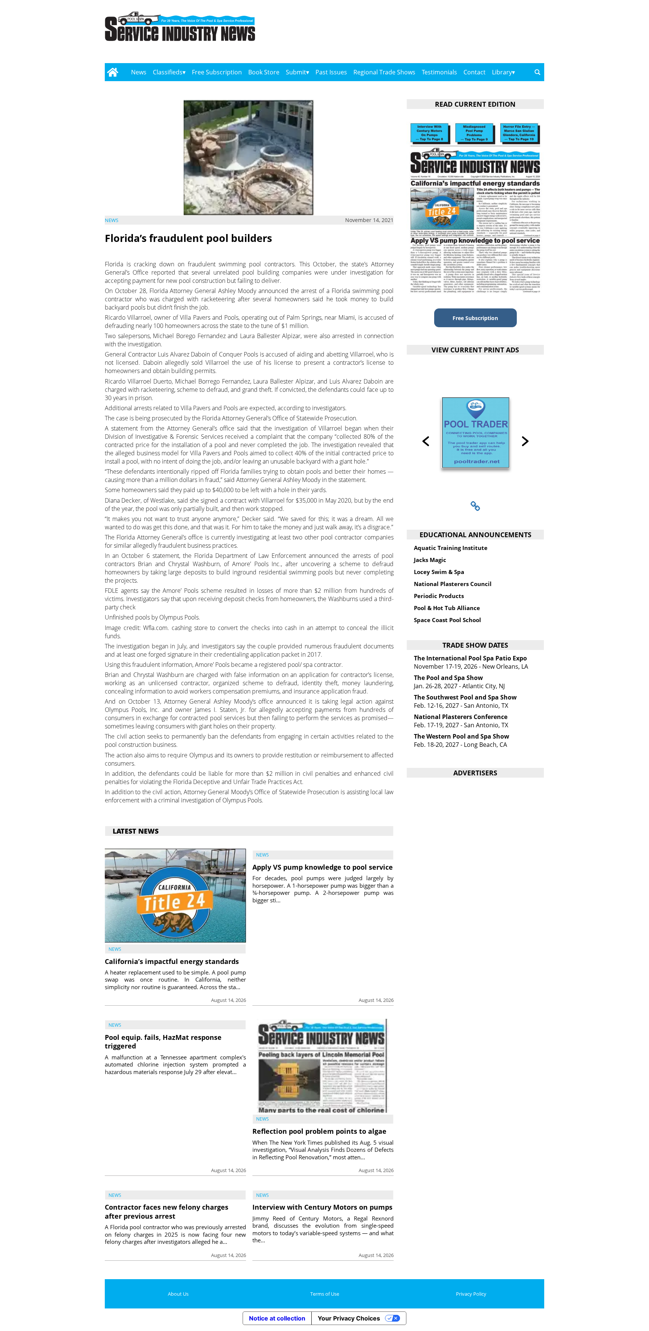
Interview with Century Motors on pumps (322, 1207)
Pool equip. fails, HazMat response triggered (163, 1041)
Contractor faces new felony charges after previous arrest (166, 1211)
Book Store (263, 72)
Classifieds (168, 72)
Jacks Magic (430, 560)
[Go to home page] (112, 72)
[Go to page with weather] (478, 34)
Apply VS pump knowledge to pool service (322, 867)
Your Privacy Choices (349, 1318)
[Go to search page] (537, 72)
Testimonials (439, 72)
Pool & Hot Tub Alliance (447, 608)
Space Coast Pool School (447, 620)
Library (502, 72)
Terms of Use (324, 1293)
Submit (296, 72)
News (138, 72)
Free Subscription (217, 72)
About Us (178, 1293)
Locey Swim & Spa (439, 572)
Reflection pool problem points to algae (319, 1131)
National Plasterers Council (453, 584)
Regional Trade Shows (384, 72)
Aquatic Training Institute (451, 547)
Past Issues (331, 72)
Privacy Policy (471, 1293)
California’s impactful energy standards (172, 961)
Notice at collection (277, 1318)
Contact (474, 72)
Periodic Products (439, 596)
